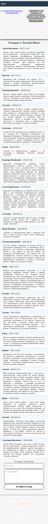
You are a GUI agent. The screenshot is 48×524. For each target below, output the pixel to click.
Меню (3, 4)
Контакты (35, 502)
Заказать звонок (36, 21)
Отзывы (28, 502)
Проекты (10, 502)
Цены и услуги (20, 502)
